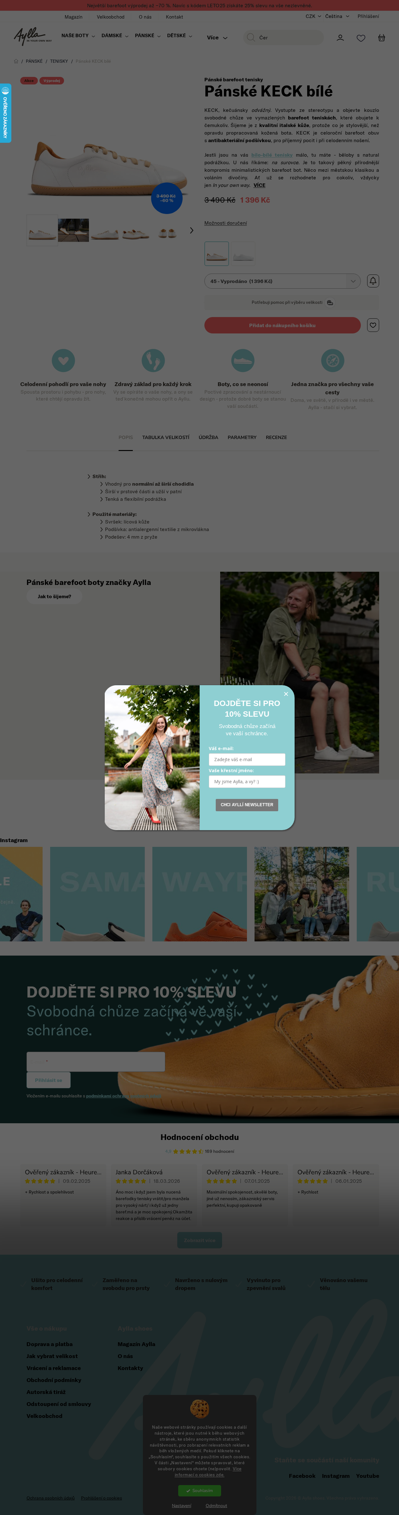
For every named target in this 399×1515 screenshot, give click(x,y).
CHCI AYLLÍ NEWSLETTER (247, 804)
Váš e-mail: (221, 748)
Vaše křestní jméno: (231, 770)
